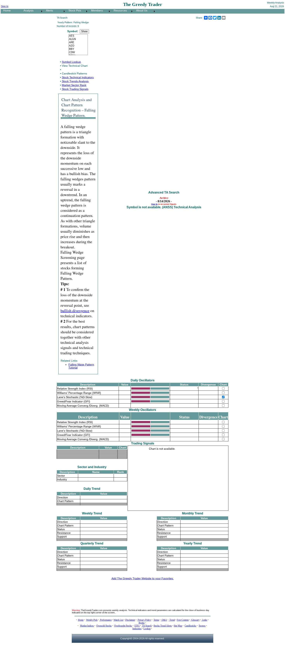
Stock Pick (73, 10)
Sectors (202, 625)
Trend (172, 620)
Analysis (27, 10)
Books (142, 622)
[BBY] (78, 49)
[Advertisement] (142, 592)
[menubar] (78, 11)
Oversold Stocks (104, 625)
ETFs (137, 625)
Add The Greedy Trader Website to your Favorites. (142, 578)
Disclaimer (130, 620)
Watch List (118, 620)
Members (96, 10)
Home (6, 10)
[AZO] (78, 46)
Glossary (195, 620)
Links (204, 620)
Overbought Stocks (123, 625)
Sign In (4, 6)
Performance (105, 620)
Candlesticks (190, 625)
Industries (137, 628)
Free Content (183, 620)
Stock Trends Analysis (75, 81)
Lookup (147, 628)
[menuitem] (11, 11)
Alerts (48, 10)
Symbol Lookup (71, 61)
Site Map (178, 625)
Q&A (164, 620)
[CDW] (78, 52)
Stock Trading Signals (75, 89)
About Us (140, 10)
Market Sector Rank (74, 85)
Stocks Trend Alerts (163, 625)
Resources (119, 10)
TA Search (147, 625)
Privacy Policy (144, 620)
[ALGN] (78, 39)
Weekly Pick (92, 620)
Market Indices (87, 625)
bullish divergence (74, 310)
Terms (156, 620)
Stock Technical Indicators (78, 77)
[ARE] (78, 42)
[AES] (78, 36)
